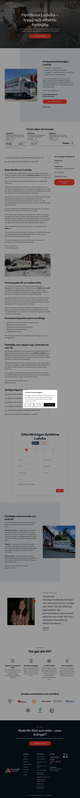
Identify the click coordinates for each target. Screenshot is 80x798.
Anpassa (29, 404)
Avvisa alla (38, 404)
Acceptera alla (49, 404)
